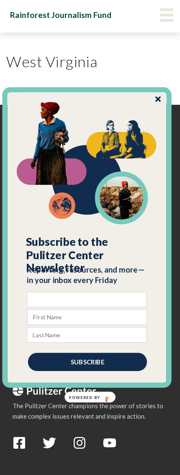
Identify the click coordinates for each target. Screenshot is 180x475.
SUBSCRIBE (87, 362)
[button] (87, 255)
